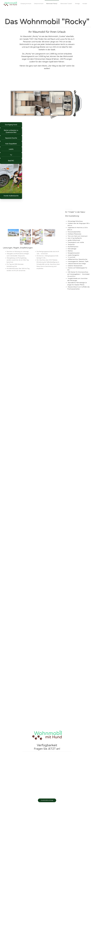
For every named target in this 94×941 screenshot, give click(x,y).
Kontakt (85, 3)
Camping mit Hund (25, 3)
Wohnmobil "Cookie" (66, 3)
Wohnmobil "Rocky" (52, 3)
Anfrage (77, 3)
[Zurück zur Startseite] (10, 3)
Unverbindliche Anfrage (47, 800)
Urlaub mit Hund (38, 3)
